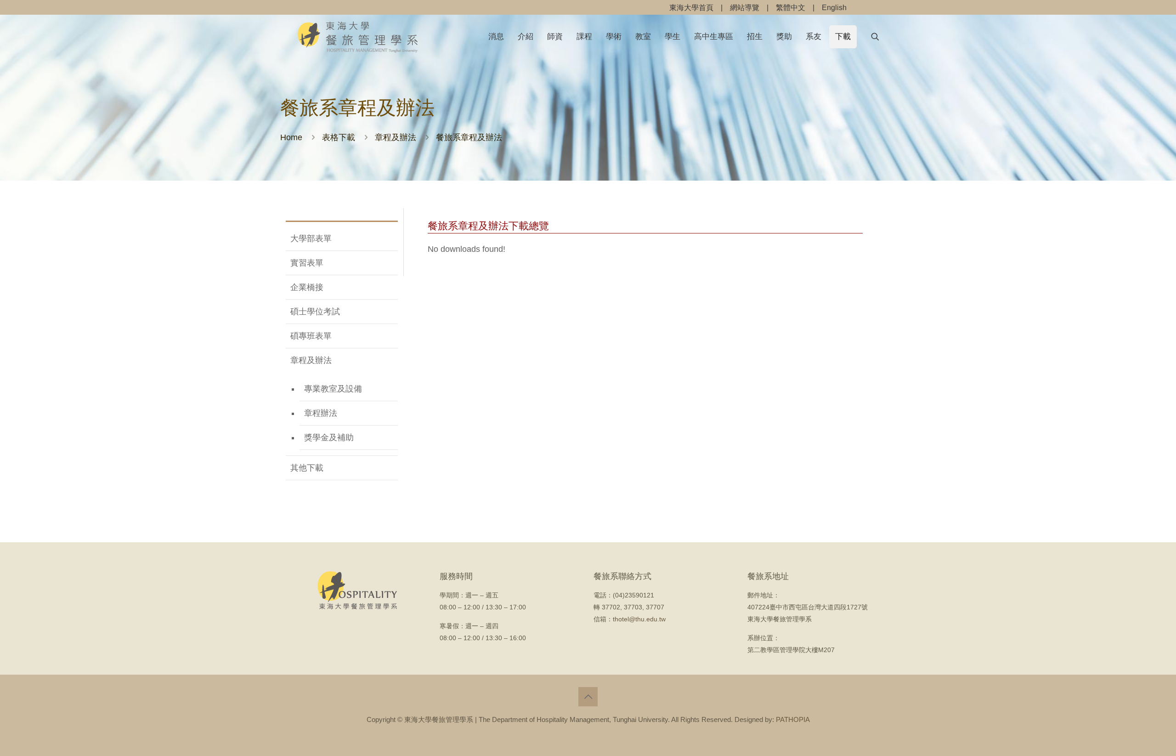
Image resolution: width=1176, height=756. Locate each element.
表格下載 (338, 137)
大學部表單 (311, 238)
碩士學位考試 (315, 311)
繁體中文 (790, 7)
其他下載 (306, 467)
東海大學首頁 (691, 7)
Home (291, 137)
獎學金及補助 (329, 437)
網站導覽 (744, 7)
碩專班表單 (311, 336)
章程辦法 (320, 413)
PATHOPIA (793, 719)
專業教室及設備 (333, 388)
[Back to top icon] (588, 696)
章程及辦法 (395, 137)
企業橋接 (306, 287)
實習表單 (306, 262)
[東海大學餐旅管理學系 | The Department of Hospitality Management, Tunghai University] (358, 36)
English (834, 7)
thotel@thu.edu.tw (639, 619)
